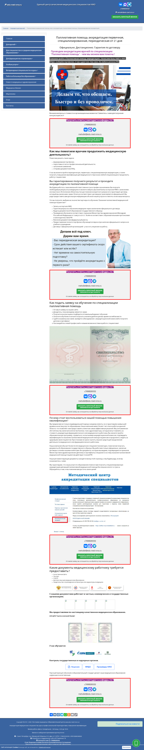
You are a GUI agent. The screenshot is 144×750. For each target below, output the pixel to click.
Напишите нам (43, 740)
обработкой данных (44, 747)
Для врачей (10, 44)
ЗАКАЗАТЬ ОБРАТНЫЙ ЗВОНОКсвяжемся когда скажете (90, 139)
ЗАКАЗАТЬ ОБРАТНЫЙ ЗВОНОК (125, 17)
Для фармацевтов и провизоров (19, 58)
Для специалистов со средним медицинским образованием (24, 52)
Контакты (9, 106)
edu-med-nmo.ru (14, 5)
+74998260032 (125, 9)
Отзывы (39, 742)
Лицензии (32, 742)
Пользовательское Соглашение (60, 742)
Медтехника (10, 94)
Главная (9, 38)
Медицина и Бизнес (13, 88)
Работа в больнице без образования (20, 76)
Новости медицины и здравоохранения (21, 82)
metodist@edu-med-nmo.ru (125, 12)
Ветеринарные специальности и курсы (21, 70)
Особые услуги (12, 64)
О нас (8, 100)
